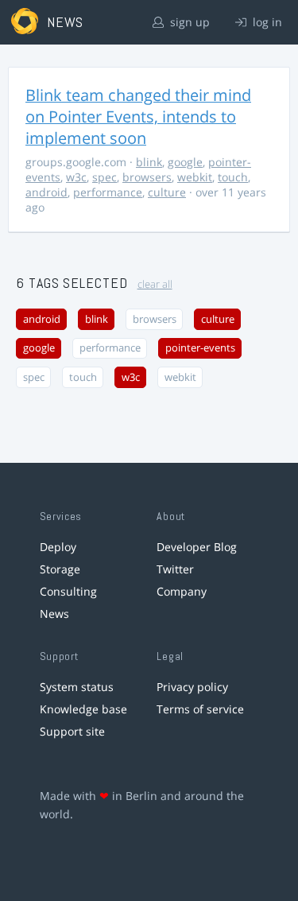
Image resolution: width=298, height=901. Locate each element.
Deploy (58, 546)
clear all (154, 284)
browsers (147, 176)
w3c (76, 176)
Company (182, 591)
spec (104, 176)
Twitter (175, 569)
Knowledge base (83, 709)
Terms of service (200, 709)
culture (167, 192)
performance (107, 192)
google (185, 161)
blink (149, 161)
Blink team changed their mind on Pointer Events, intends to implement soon (138, 116)
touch (233, 176)
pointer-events (200, 348)
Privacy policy (192, 686)
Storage (60, 569)
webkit (194, 176)
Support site (72, 731)
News (54, 613)
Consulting (68, 591)
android (46, 192)
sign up (188, 21)
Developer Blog (197, 546)
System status (77, 686)
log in (266, 21)
